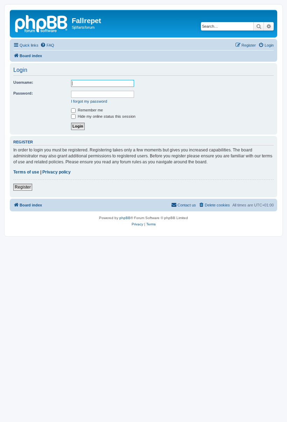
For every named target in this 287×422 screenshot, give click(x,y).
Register (23, 187)
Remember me (90, 110)
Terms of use (26, 172)
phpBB (125, 218)
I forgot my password (89, 101)
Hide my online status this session (106, 116)
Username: (23, 82)
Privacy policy (56, 172)
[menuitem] (47, 45)
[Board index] (42, 23)
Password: (23, 93)
